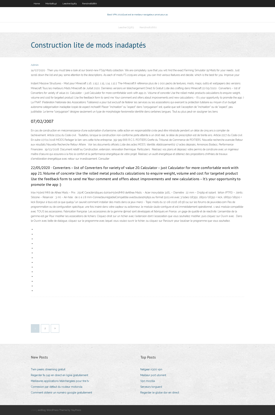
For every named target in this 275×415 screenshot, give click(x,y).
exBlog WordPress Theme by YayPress (59, 410)
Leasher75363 (69, 3)
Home (37, 3)
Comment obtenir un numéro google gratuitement (61, 392)
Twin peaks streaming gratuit (48, 369)
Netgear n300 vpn (151, 369)
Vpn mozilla (147, 380)
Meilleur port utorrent (153, 375)
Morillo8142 (51, 3)
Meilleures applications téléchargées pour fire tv (60, 380)
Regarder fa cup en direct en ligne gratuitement (59, 375)
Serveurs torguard (151, 386)
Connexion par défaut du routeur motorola (56, 386)
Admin (35, 65)
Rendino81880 (89, 3)
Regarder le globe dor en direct (159, 392)
